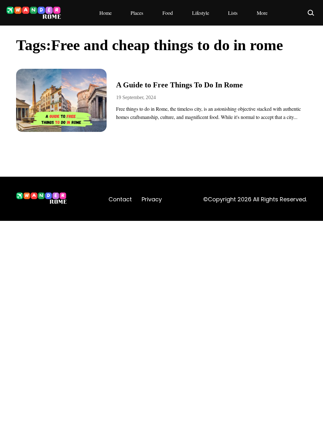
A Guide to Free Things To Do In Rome (179, 85)
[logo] (41, 199)
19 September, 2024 (136, 97)
